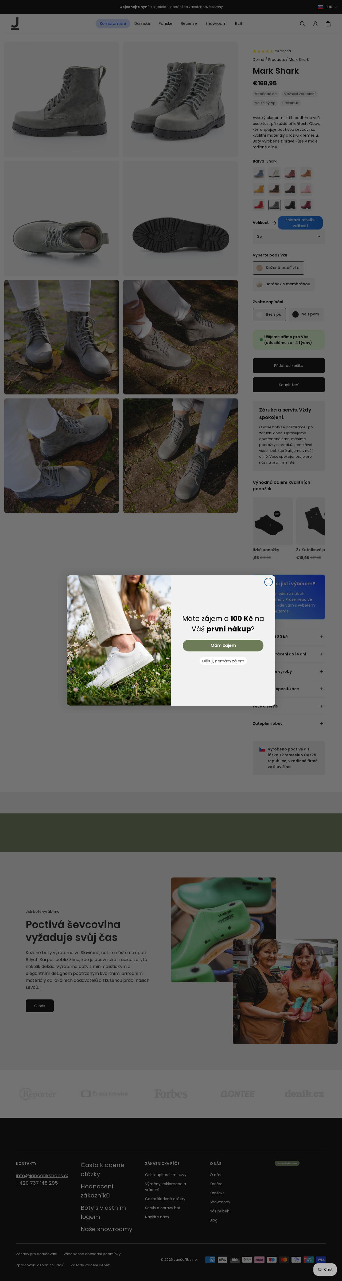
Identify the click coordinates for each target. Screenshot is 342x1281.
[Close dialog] (269, 582)
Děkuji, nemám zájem (223, 661)
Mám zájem (223, 645)
